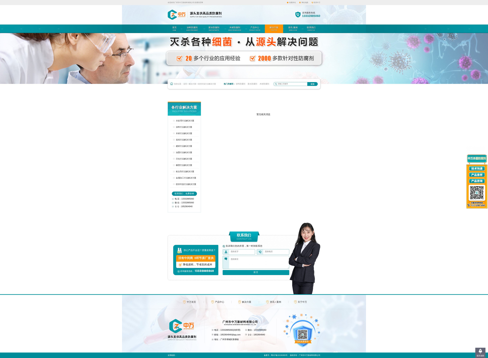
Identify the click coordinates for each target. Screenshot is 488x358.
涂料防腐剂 (240, 84)
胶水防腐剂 (252, 84)
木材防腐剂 (264, 84)
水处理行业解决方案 (185, 121)
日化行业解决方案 (184, 159)
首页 (185, 84)
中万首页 (191, 302)
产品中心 (219, 302)
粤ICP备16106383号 (279, 355)
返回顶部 (480, 356)
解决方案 (192, 84)
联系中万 (317, 2)
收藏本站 (292, 2)
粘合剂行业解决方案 (185, 171)
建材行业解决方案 (184, 146)
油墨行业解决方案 (184, 152)
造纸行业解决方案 (184, 140)
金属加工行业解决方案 (186, 178)
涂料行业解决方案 (184, 127)
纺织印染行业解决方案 (207, 84)
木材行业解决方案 (184, 133)
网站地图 (305, 2)
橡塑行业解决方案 (184, 165)
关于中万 (302, 302)
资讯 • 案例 (275, 302)
